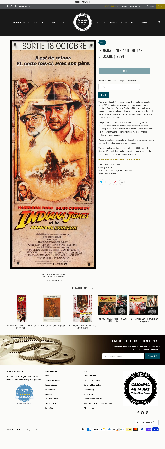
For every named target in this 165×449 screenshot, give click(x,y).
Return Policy (50, 390)
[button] (22, 22)
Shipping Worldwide (82, 2)
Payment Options (51, 385)
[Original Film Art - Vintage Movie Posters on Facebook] (7, 6)
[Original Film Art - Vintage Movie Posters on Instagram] (11, 6)
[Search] (159, 22)
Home (47, 376)
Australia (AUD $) (129, 6)
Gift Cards (48, 394)
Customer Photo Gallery (92, 385)
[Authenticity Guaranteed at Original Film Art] (6, 406)
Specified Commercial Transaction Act (98, 403)
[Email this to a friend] (122, 182)
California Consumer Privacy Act (95, 399)
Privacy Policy (89, 408)
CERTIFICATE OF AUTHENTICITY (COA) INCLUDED (120, 159)
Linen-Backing (89, 390)
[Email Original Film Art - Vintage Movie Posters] (3, 6)
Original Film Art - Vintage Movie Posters (26, 430)
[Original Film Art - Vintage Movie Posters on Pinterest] (15, 6)
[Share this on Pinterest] (115, 182)
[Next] (155, 312)
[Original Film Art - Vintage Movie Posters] (82, 22)
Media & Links (89, 394)
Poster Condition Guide (92, 380)
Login (151, 6)
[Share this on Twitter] (101, 182)
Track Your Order (90, 376)
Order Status (25, 6)
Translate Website (52, 399)
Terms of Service (51, 403)
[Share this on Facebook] (108, 182)
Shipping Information (52, 380)
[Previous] (10, 312)
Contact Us (49, 408)
